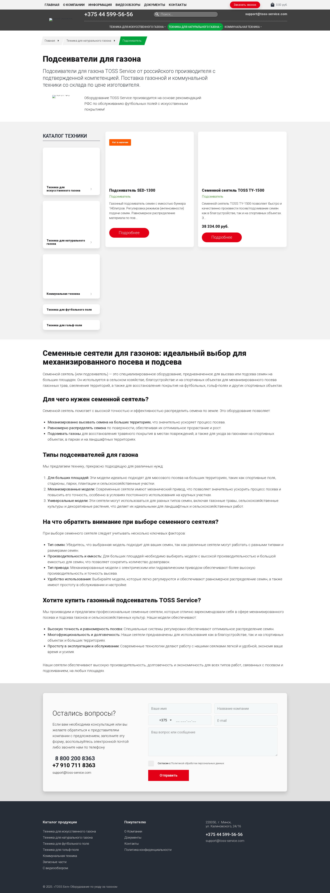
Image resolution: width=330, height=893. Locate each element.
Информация (100, 5)
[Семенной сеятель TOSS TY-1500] (242, 159)
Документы (154, 5)
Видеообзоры (128, 5)
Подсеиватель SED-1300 (132, 190)
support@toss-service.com (266, 14)
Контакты (177, 5)
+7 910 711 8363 (74, 765)
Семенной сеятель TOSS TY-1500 (233, 190)
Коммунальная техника (242, 26)
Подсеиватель (120, 196)
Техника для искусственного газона (136, 26)
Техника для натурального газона (194, 26)
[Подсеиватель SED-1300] (149, 159)
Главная (52, 5)
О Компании (74, 5)
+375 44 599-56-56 (108, 14)
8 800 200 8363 (75, 758)
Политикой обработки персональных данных (197, 763)
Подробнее (129, 232)
